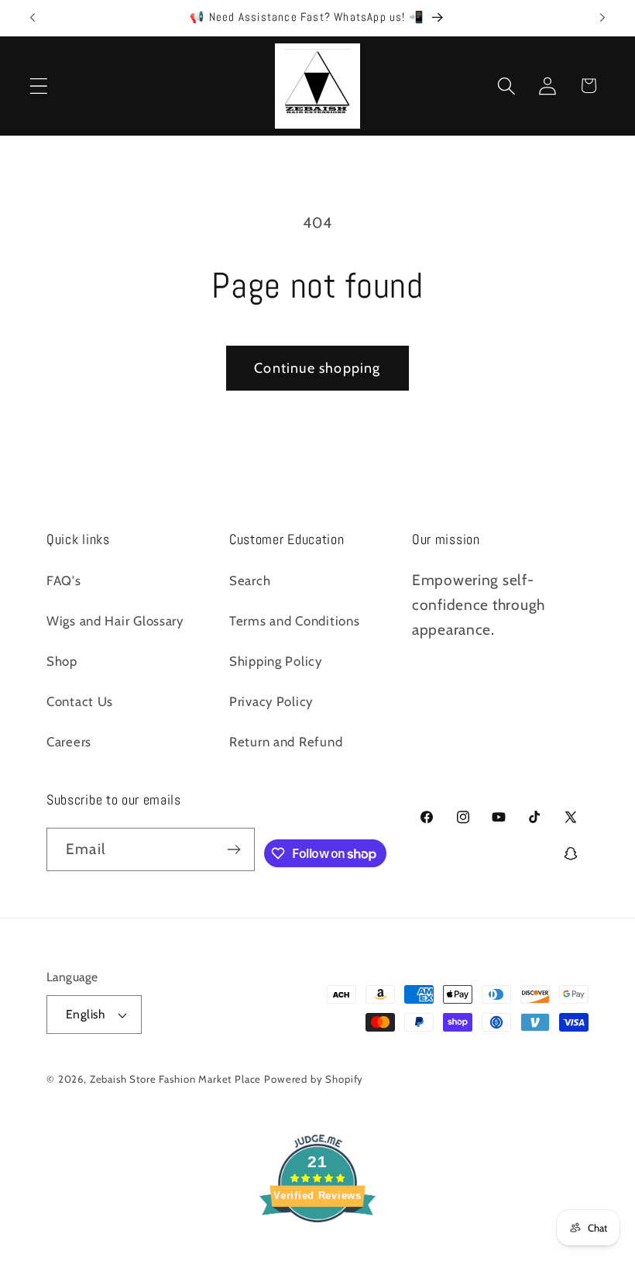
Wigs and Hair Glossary (115, 621)
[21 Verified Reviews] (317, 1248)
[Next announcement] (602, 18)
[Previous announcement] (32, 18)
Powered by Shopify (313, 1079)
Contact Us (79, 701)
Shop (61, 661)
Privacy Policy (271, 701)
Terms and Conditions (294, 621)
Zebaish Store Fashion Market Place (176, 1079)
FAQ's (63, 580)
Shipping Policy (275, 661)
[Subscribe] (234, 849)
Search (249, 580)
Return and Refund (285, 741)
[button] (39, 85)
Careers (68, 741)
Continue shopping (317, 368)
